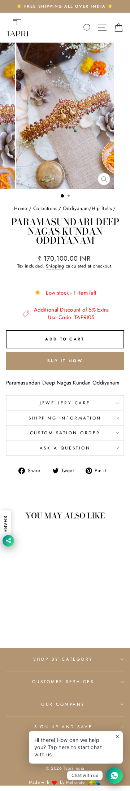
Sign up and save (63, 726)
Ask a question (65, 448)
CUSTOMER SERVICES (63, 681)
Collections (45, 208)
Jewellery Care (65, 403)
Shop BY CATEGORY (63, 659)
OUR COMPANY (63, 704)
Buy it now (65, 361)
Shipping (55, 266)
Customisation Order (65, 433)
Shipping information (65, 418)
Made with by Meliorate (57, 782)
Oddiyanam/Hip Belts (87, 208)
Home (20, 208)
